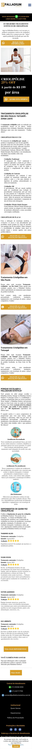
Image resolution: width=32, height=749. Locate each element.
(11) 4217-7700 (17, 691)
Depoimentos (16, 713)
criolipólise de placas (7, 223)
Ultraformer (26, 10)
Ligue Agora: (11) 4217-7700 (16, 19)
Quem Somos (15, 708)
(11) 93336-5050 (23, 17)
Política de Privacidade (15, 718)
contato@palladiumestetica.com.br (17, 695)
